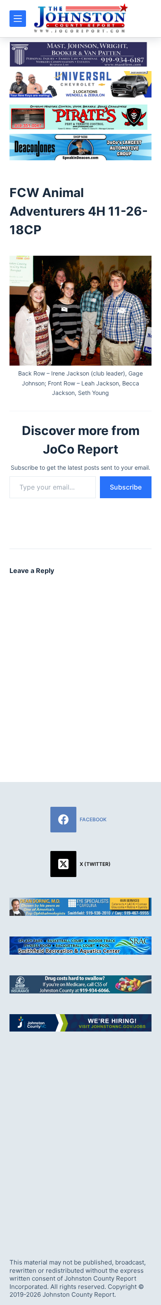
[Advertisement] (80, 1137)
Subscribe (126, 487)
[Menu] (17, 18)
